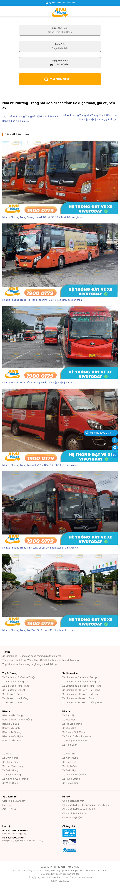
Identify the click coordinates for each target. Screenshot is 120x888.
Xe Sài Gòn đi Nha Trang (15, 685)
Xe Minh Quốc (10, 782)
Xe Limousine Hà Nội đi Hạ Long (80, 694)
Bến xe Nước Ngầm (12, 736)
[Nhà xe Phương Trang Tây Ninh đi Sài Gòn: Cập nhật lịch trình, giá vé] (60, 425)
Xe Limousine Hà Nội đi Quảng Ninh (82, 702)
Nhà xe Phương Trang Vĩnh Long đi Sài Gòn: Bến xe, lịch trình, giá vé (40, 547)
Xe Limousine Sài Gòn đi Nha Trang (81, 685)
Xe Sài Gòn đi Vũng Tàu (15, 681)
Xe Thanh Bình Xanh (73, 732)
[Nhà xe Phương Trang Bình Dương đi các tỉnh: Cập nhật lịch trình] (60, 342)
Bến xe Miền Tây (11, 740)
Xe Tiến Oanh (69, 744)
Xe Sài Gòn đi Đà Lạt (13, 689)
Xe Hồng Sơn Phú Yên (74, 740)
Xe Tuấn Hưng (10, 770)
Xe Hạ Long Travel (72, 723)
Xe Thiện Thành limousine (76, 736)
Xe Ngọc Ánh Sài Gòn (74, 774)
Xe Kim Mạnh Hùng (13, 766)
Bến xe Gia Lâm (11, 723)
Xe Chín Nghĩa (10, 757)
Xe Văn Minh (69, 753)
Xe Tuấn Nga (69, 770)
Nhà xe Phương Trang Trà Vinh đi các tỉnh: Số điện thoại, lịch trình (38, 630)
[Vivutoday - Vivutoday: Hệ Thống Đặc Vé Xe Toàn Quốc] (60, 12)
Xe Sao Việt (68, 715)
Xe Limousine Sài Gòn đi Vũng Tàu (81, 681)
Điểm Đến (60, 44)
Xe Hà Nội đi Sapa (12, 694)
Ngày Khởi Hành (60, 60)
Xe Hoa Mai (68, 719)
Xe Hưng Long (10, 761)
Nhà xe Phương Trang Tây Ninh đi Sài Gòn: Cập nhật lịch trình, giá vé (40, 465)
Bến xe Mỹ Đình (11, 727)
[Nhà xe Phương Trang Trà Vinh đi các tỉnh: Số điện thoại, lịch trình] (60, 590)
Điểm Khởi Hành (60, 28)
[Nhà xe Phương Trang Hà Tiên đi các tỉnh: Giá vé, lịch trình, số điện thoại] (60, 260)
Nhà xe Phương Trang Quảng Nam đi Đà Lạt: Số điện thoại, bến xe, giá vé (42, 217)
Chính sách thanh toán (74, 813)
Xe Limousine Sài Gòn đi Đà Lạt (79, 677)
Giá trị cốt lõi (9, 809)
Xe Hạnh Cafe (70, 766)
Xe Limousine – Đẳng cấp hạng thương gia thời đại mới (32, 655)
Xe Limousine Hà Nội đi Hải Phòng (81, 689)
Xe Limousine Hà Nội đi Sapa (78, 698)
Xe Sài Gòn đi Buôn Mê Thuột (18, 677)
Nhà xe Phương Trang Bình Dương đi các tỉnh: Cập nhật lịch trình (37, 382)
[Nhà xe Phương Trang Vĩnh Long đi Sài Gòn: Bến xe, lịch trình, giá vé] (60, 507)
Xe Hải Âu (7, 753)
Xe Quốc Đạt (69, 727)
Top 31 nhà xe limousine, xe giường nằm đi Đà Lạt (29, 664)
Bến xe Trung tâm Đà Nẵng (17, 719)
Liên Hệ (6, 805)
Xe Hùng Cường (71, 778)
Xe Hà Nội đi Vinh (12, 702)
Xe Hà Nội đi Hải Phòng (15, 698)
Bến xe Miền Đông (12, 715)
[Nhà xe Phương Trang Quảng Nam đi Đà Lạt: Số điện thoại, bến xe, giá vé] (60, 177)
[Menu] (4, 11)
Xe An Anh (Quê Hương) (15, 778)
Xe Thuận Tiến (70, 782)
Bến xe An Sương (11, 732)
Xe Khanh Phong (11, 774)
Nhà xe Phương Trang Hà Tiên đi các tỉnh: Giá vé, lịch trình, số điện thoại (42, 299)
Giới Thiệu (13, 800)
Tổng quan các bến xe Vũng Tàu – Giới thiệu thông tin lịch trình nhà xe (41, 660)
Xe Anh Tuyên (70, 757)
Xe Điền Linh (69, 761)
